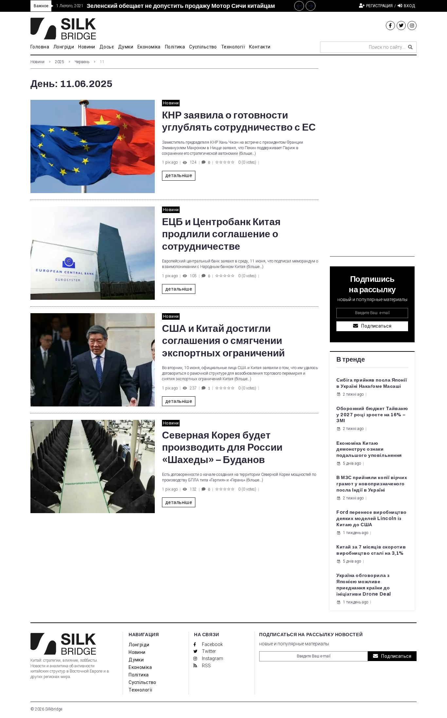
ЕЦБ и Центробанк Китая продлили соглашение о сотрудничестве (221, 234)
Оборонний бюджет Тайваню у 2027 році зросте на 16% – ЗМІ (372, 414)
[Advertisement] (372, 158)
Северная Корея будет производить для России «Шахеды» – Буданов (222, 447)
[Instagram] (412, 25)
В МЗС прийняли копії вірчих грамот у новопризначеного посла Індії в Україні (371, 484)
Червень (82, 62)
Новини (37, 62)
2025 (59, 62)
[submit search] (410, 47)
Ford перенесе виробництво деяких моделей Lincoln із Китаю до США (371, 518)
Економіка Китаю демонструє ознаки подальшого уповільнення (369, 449)
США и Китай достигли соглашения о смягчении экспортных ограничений (223, 340)
